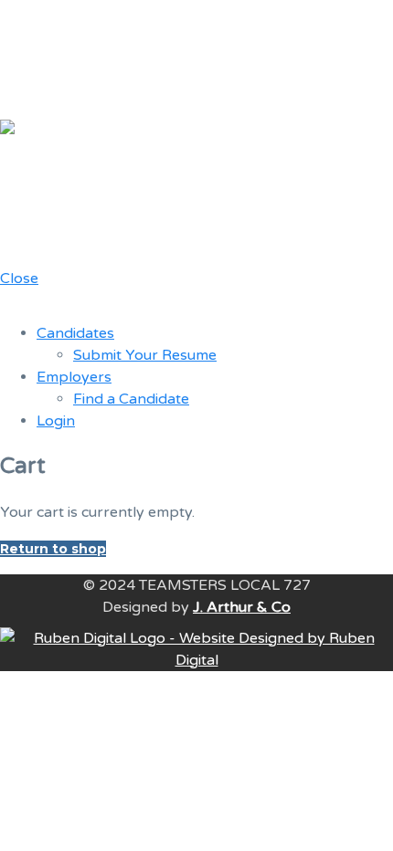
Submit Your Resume (145, 355)
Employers (74, 377)
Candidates (75, 333)
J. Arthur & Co (242, 607)
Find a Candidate (131, 399)
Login (56, 421)
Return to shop (53, 549)
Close (19, 278)
